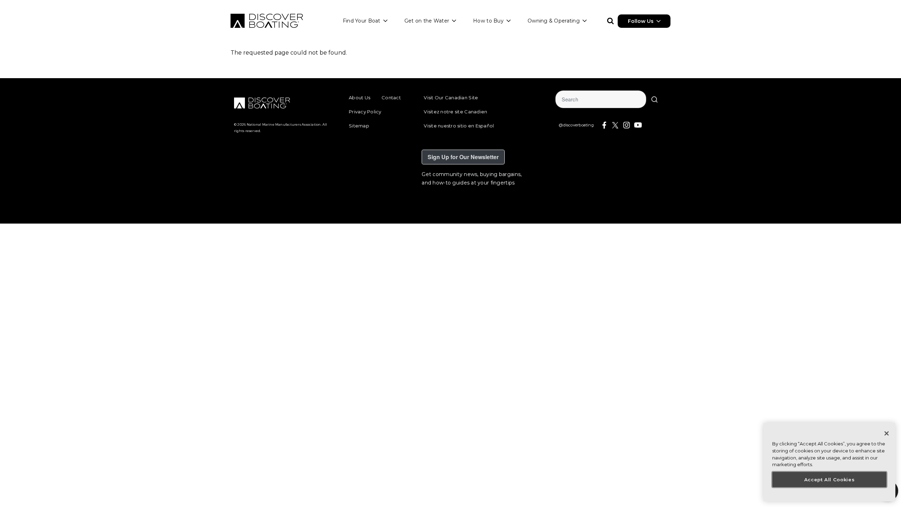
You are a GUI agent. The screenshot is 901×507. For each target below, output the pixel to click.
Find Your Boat (361, 21)
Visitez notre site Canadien (455, 111)
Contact (391, 97)
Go (654, 99)
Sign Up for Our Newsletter (463, 157)
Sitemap (359, 126)
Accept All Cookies (829, 479)
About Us (359, 97)
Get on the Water (426, 21)
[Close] (886, 433)
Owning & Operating (554, 21)
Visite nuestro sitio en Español (459, 126)
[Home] (267, 21)
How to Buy (488, 21)
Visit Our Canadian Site (451, 97)
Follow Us (641, 21)
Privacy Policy (365, 111)
